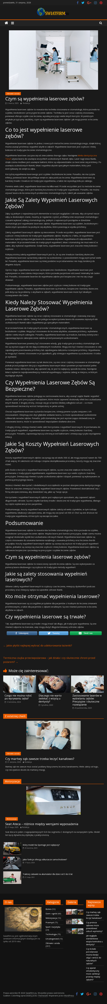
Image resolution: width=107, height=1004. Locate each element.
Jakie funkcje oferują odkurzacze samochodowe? (45, 859)
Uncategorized (52, 938)
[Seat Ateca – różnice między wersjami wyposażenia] (53, 787)
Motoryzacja (11, 819)
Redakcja (26, 103)
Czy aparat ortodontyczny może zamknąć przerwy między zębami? (93, 974)
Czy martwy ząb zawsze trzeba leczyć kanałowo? (39, 759)
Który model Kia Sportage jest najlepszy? (41, 845)
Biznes (49, 909)
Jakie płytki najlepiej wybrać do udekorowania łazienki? (37, 645)
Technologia (51, 934)
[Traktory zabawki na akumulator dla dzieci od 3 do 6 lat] (12, 873)
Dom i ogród (51, 913)
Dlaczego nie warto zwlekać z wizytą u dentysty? (50, 698)
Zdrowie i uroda (13, 93)
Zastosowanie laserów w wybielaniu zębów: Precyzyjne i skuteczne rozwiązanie (87, 700)
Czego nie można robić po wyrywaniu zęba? (18, 697)
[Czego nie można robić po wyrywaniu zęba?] (19, 677)
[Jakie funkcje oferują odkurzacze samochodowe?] (12, 858)
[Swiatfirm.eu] (6, 23)
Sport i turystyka (53, 927)
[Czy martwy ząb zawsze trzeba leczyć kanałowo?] (53, 722)
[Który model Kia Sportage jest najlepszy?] (12, 843)
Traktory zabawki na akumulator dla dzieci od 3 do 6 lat (48, 874)
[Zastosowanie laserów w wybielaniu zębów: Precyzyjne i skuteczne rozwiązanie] (87, 677)
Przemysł (50, 922)
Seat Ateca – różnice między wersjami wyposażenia (41, 824)
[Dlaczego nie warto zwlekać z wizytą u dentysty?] (53, 677)
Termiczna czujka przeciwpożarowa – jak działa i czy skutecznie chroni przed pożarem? (49, 660)
